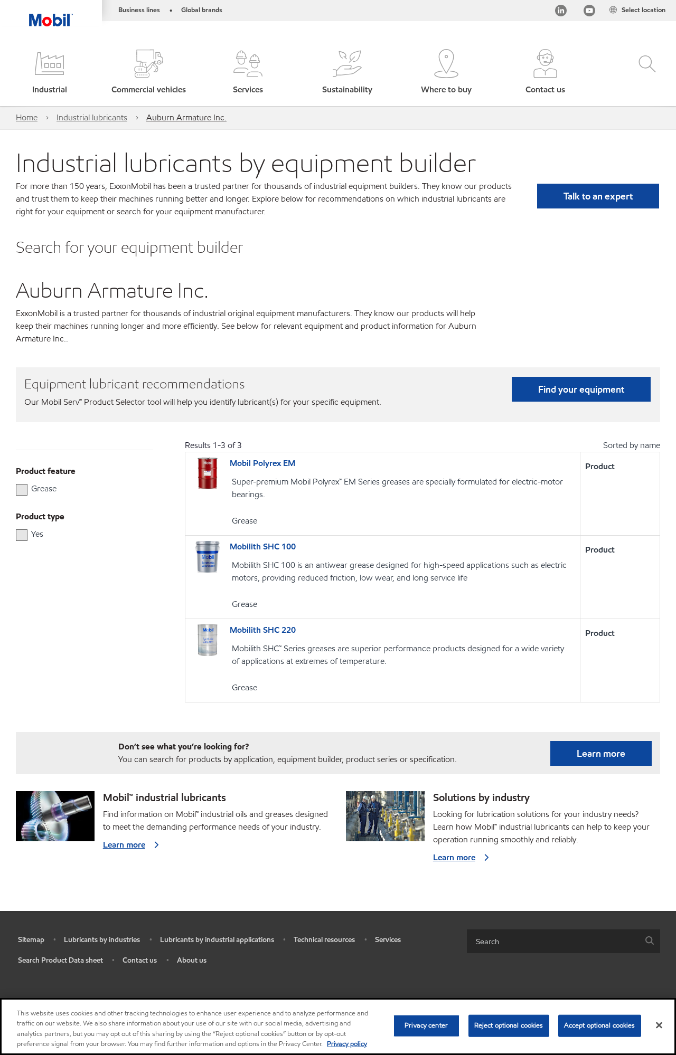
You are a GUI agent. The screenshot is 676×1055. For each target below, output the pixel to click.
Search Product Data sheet (60, 960)
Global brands (201, 10)
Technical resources (324, 940)
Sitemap (31, 940)
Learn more (601, 753)
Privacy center (426, 1025)
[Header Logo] (51, 13)
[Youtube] (589, 12)
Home (26, 117)
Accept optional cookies (599, 1025)
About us (191, 960)
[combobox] (563, 941)
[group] (79, 489)
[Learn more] (55, 820)
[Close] (659, 1025)
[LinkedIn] (561, 12)
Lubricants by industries (102, 940)
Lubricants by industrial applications (217, 940)
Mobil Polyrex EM (262, 463)
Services (388, 940)
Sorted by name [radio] (631, 445)
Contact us (140, 960)
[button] (49, 72)
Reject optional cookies (508, 1025)
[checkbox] (21, 490)
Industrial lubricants (92, 117)
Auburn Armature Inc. (186, 117)
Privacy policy (347, 1044)
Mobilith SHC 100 (263, 546)
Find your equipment (581, 389)
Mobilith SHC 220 (263, 629)
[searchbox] (553, 941)
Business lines (139, 10)
